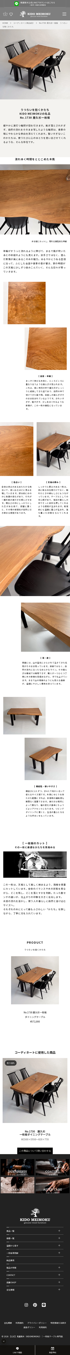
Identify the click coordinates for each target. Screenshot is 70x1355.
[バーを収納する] (4, 1341)
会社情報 (10, 1289)
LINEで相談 (17, 1352)
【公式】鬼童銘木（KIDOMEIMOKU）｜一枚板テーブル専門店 (36, 1336)
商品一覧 (10, 1231)
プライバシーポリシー (37, 1322)
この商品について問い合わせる (35, 1150)
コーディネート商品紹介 (23, 23)
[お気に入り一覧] (11, 14)
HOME (5, 23)
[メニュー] (64, 14)
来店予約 (52, 1352)
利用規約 (19, 1322)
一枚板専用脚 (12, 1253)
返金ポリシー (29, 1327)
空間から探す (12, 1245)
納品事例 (10, 1260)
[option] (35, 3)
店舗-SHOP (11, 1282)
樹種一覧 (10, 1238)
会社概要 (8, 1322)
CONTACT (11, 1275)
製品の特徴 (11, 1267)
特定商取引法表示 (58, 1322)
